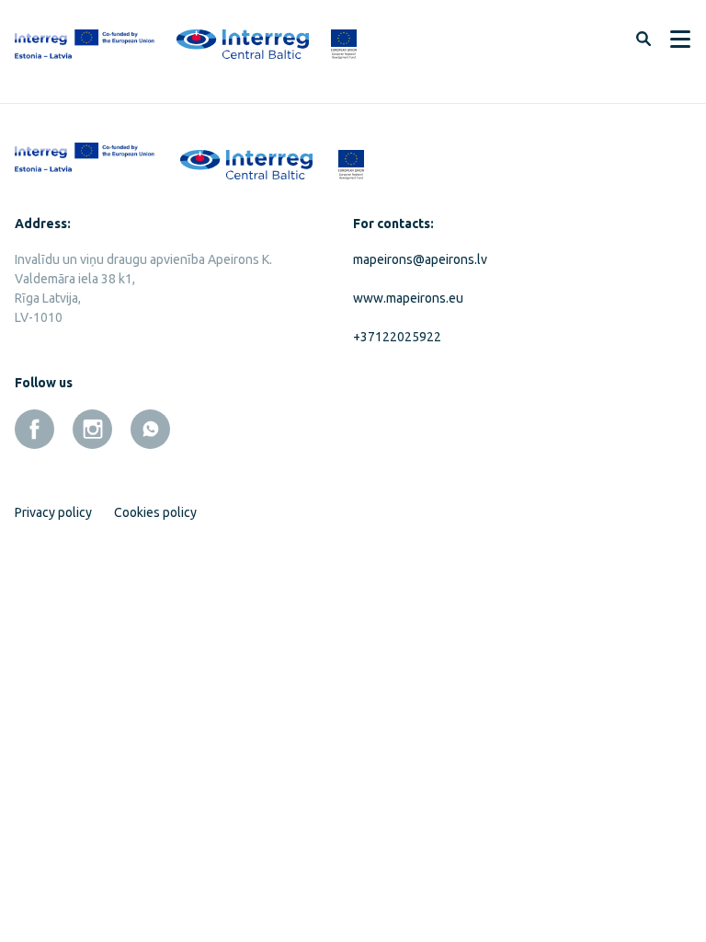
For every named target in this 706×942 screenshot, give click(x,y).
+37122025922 (397, 336)
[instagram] (92, 429)
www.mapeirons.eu (408, 298)
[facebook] (34, 429)
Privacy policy (53, 512)
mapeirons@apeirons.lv (420, 259)
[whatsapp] (150, 429)
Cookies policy (155, 512)
